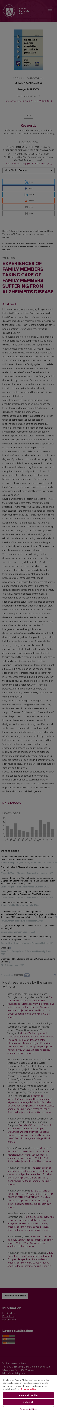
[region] (28, 1394)
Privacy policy (28, 1389)
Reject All (28, 1402)
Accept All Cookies (28, 1395)
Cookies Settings (28, 1409)
